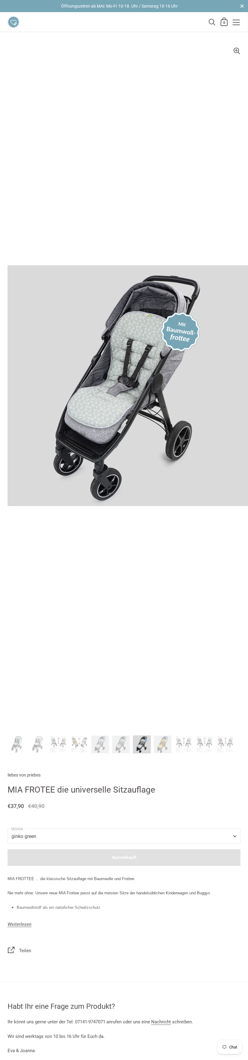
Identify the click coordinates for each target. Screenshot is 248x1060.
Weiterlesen (19, 924)
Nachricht (161, 1022)
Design (17, 829)
